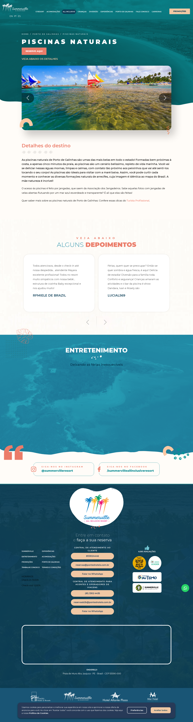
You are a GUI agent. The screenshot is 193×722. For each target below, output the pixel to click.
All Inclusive (69, 12)
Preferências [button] (137, 710)
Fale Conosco (142, 12)
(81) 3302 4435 (92, 593)
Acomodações (53, 12)
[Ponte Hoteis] (40, 696)
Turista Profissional (138, 200)
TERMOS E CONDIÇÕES (51, 567)
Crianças (82, 12)
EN (11, 16)
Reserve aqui (34, 51)
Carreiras (156, 12)
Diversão (93, 12)
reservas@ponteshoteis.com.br (92, 565)
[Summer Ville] (15, 7)
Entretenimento (29, 557)
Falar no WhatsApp (92, 574)
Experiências (107, 12)
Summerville (28, 551)
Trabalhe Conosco (31, 567)
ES (19, 16)
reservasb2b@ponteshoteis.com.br (92, 602)
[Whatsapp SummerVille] (185, 588)
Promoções (179, 11)
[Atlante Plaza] (115, 696)
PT (15, 16)
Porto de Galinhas (124, 12)
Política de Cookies (38, 713)
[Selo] (147, 577)
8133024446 (92, 556)
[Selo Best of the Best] (139, 563)
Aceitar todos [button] (160, 710)
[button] (165, 98)
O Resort (40, 12)
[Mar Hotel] (152, 696)
